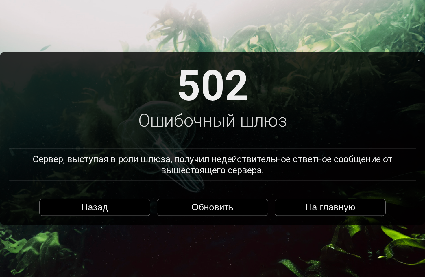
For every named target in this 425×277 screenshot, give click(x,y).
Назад (94, 207)
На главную (330, 207)
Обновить (212, 207)
